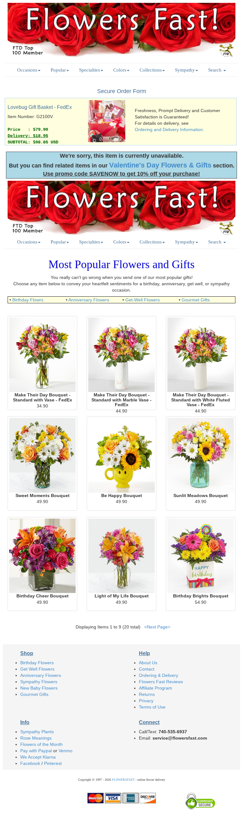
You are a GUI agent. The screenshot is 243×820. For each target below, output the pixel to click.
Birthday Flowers (37, 662)
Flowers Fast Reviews (161, 681)
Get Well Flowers (37, 669)
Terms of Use (152, 707)
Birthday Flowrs (27, 299)
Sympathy (185, 70)
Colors (119, 70)
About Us (148, 662)
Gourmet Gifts (196, 299)
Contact (146, 669)
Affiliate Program (155, 688)
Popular (58, 70)
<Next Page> (157, 626)
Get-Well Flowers (142, 299)
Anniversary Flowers (88, 299)
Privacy (146, 700)
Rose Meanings (36, 738)
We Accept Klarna (38, 757)
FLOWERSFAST (123, 779)
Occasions (27, 70)
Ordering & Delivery (158, 675)
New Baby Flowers (39, 688)
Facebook (30, 763)
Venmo (65, 750)
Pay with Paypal (36, 750)
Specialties (89, 70)
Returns (147, 694)
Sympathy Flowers (38, 681)
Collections (151, 70)
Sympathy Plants (37, 731)
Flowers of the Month (41, 744)
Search (215, 70)
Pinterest (53, 763)
